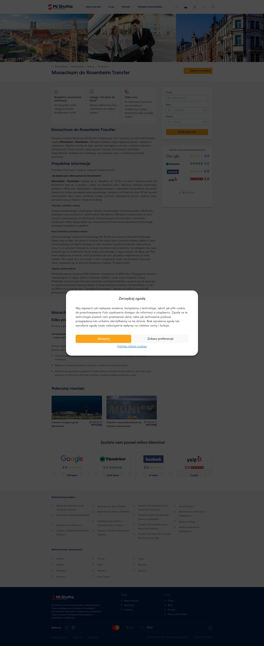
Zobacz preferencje (161, 338)
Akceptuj (103, 338)
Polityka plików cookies (132, 346)
